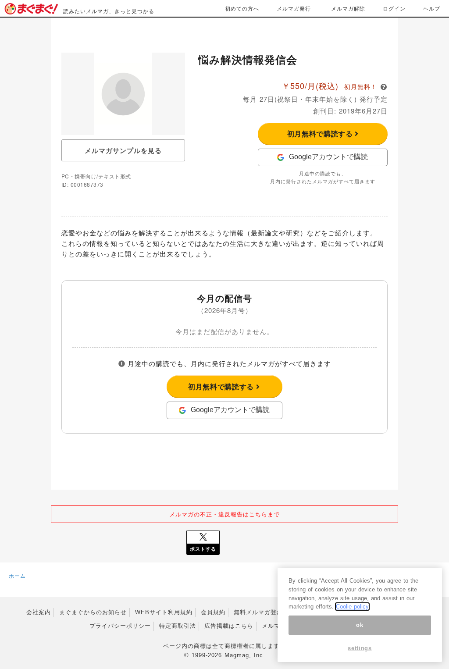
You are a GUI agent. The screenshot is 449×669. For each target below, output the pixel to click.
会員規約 (213, 612)
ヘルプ (431, 8)
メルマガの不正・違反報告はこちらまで (224, 514)
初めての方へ (242, 8)
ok (359, 625)
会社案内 (38, 612)
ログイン (394, 8)
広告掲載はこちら (228, 626)
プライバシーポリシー (120, 626)
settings (359, 648)
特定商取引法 (177, 626)
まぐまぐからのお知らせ (93, 612)
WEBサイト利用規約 (163, 612)
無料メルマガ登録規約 (264, 612)
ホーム (17, 575)
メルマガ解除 (348, 8)
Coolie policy (352, 606)
